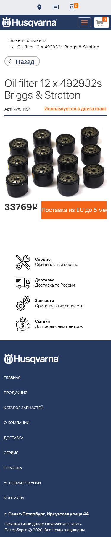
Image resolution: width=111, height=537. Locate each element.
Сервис (11, 453)
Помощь (13, 468)
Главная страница (28, 41)
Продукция (15, 393)
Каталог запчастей (23, 408)
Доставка (39, 7)
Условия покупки (22, 483)
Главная (12, 378)
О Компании (16, 423)
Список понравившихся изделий (72, 7)
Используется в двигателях (75, 108)
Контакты (56, 7)
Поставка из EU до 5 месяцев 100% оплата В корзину (74, 210)
